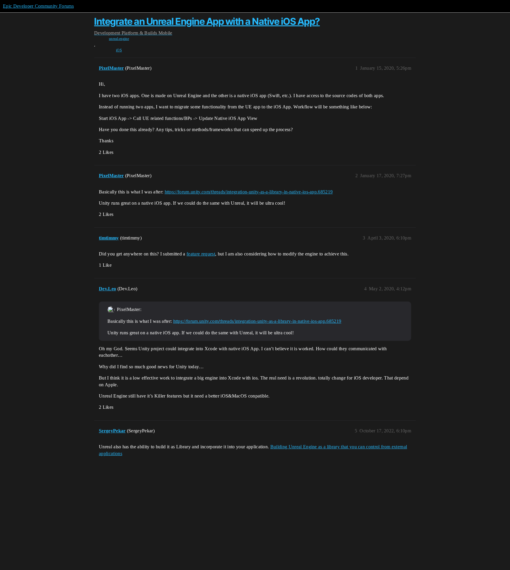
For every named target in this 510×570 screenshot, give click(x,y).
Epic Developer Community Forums (38, 6)
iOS (119, 50)
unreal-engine (119, 39)
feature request (201, 253)
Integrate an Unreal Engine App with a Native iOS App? (207, 21)
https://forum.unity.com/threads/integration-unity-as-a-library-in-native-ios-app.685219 (249, 191)
